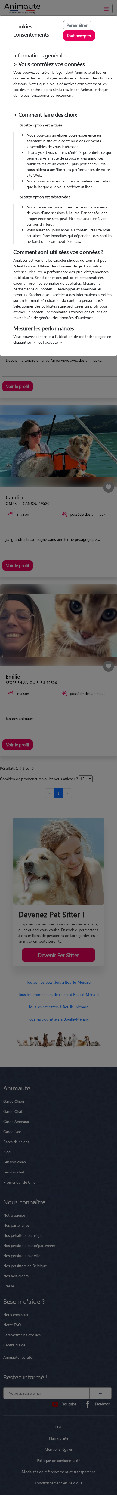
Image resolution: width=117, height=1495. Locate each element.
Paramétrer (77, 25)
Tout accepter (79, 35)
